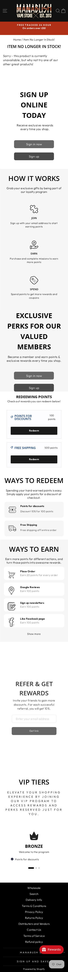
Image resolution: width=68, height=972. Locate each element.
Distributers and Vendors (34, 923)
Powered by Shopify (34, 968)
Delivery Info (34, 900)
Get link (34, 730)
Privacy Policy (34, 912)
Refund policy (34, 942)
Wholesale (34, 888)
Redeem (34, 430)
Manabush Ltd (33, 952)
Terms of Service (34, 936)
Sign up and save (33, 961)
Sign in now (34, 144)
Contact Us (34, 929)
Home (17, 39)
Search (34, 894)
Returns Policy (34, 918)
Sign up (34, 156)
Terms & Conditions (34, 906)
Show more (34, 634)
